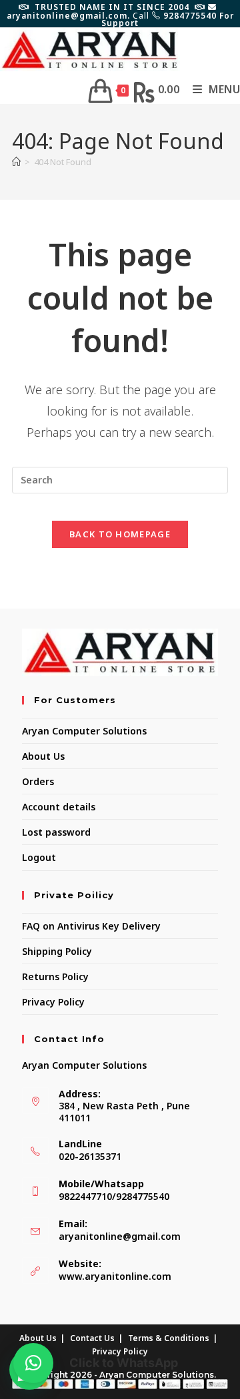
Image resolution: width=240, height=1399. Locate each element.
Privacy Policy (53, 1001)
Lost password (56, 832)
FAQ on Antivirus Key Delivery (91, 926)
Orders (38, 781)
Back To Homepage (120, 534)
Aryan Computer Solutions (84, 730)
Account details (58, 806)
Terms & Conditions (168, 1338)
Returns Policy (55, 976)
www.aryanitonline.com (115, 1276)
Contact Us (92, 1338)
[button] (33, 1363)
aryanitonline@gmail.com (120, 1236)
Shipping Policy (57, 951)
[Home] (16, 162)
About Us (43, 756)
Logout (39, 857)
